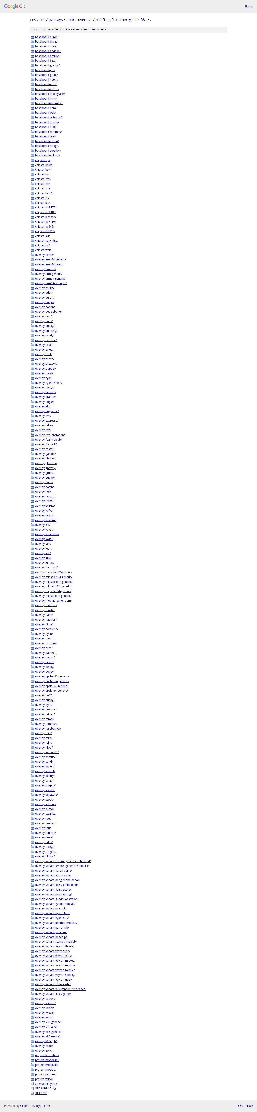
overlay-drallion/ (45, 397)
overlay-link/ (43, 553)
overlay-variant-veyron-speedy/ (55, 975)
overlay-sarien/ (44, 766)
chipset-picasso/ (45, 217)
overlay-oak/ (43, 638)
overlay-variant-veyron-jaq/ (52, 951)
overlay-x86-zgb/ (46, 1041)
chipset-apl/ (42, 160)
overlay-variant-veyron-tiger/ (53, 979)
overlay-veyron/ (45, 998)
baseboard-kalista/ (47, 89)
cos (33, 19)
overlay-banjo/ (44, 302)
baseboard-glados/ (47, 65)
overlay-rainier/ (45, 714)
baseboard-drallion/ (47, 56)
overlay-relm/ (43, 742)
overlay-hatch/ (44, 487)
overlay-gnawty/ (45, 468)
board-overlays (79, 19)
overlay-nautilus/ (46, 619)
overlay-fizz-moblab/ (48, 439)
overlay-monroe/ (46, 605)
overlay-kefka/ (44, 510)
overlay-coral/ (44, 373)
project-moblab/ (45, 1069)
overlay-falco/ (44, 425)
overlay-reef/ (43, 733)
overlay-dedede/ (45, 392)
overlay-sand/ (44, 761)
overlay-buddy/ (44, 326)
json (250, 1105)
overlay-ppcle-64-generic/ (51, 690)
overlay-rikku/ (44, 747)
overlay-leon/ (43, 548)
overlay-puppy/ (44, 700)
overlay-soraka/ (45, 790)
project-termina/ (45, 1074)
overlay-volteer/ (45, 1003)
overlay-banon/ (45, 307)
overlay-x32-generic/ (48, 1022)
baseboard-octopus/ (48, 117)
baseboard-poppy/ (47, 122)
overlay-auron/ (44, 297)
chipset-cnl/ (42, 184)
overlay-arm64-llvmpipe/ (51, 283)
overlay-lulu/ (43, 558)
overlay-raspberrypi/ (48, 728)
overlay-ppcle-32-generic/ (51, 686)
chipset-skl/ (42, 236)
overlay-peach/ (44, 662)
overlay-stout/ (44, 799)
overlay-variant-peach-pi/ (51, 932)
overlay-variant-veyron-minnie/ (55, 970)
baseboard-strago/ (47, 146)
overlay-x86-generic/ (48, 1032)
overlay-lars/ (43, 544)
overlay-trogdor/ (45, 852)
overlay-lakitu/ (44, 539)
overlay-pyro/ (43, 705)
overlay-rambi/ (44, 719)
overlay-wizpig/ (45, 1012)
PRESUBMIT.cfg (45, 1088)
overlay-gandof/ (45, 454)
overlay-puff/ (43, 695)
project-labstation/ (47, 1055)
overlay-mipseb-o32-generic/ (53, 582)
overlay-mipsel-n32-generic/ (53, 586)
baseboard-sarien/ (47, 141)
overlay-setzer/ (45, 781)
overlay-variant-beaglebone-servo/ (57, 880)
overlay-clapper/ (45, 368)
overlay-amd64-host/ (48, 264)
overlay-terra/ (44, 837)
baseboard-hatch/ (46, 79)
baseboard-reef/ (45, 136)
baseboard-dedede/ (48, 51)
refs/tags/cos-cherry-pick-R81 (121, 19)
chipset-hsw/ (43, 193)
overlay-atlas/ (44, 292)
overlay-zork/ (43, 1050)
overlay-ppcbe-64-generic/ (52, 681)
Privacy (35, 1106)
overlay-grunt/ (44, 473)
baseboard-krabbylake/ (50, 94)
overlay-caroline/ (46, 340)
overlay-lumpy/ (44, 562)
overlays (56, 19)
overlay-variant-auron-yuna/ (53, 875)
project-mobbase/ (47, 1060)
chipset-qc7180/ (45, 221)
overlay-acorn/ (44, 255)
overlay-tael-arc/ (45, 823)
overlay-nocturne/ (46, 629)
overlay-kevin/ (44, 515)
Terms (46, 1106)
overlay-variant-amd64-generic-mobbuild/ (62, 866)
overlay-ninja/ (44, 624)
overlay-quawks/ (45, 709)
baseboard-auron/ (47, 37)
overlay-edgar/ (44, 402)
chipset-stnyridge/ (46, 240)
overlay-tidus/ (44, 842)
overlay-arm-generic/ (48, 274)
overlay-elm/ (43, 406)
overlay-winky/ (44, 1008)
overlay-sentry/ (45, 776)
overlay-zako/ (44, 1046)
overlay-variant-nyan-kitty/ (52, 918)
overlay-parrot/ (45, 657)
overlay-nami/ (44, 615)
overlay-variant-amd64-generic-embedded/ (63, 861)
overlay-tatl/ (43, 828)
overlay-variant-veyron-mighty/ (55, 965)
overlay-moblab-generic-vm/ (53, 600)
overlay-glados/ (45, 458)
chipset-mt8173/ (45, 207)
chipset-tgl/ (42, 245)
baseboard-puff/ (45, 127)
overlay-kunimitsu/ (47, 534)
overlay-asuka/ (44, 288)
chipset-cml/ (43, 179)
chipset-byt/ (42, 174)
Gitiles (24, 1106)
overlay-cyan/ (44, 378)
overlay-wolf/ (43, 1017)
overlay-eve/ (43, 416)
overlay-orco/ (44, 648)
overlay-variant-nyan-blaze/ (52, 913)
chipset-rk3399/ (45, 231)
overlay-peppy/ (44, 667)
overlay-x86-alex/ (46, 1027)
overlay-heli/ (43, 491)
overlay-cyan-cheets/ (48, 383)
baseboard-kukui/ (46, 98)
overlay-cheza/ (44, 359)
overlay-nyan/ (44, 634)
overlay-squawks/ (46, 795)
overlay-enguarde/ (47, 411)
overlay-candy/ (44, 335)
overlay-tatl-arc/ (45, 833)
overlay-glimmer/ (46, 463)
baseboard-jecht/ (46, 84)
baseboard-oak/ (45, 112)
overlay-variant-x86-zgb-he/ (53, 994)
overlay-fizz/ (43, 430)
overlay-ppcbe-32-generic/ (52, 676)
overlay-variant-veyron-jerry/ (53, 956)
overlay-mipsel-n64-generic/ (53, 591)
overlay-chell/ (43, 354)
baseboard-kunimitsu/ (49, 103)
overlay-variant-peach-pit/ (51, 937)
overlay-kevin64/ (45, 520)
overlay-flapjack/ (46, 444)
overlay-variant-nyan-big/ (51, 908)
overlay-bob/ (43, 316)
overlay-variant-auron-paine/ (53, 870)
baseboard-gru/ (45, 70)
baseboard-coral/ (46, 46)
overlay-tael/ (43, 818)
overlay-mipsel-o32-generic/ (53, 596)
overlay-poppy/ (45, 671)
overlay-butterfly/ (46, 331)
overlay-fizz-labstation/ (50, 435)
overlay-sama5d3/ (47, 752)
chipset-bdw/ (43, 165)
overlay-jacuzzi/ (45, 496)
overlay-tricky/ (44, 847)
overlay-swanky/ (45, 813)
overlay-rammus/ (46, 724)
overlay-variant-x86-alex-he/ (53, 984)
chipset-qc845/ (44, 226)
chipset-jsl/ (42, 198)
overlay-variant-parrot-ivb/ (52, 927)
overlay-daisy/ (44, 387)
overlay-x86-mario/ (47, 1036)
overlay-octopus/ (46, 643)
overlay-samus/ (45, 757)
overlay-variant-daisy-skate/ (53, 889)
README (41, 1093)
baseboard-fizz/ (45, 60)
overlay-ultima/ (45, 856)
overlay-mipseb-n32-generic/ (53, 572)
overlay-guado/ (45, 477)
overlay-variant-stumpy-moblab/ (56, 941)
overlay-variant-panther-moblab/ (56, 923)
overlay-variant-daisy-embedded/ (56, 885)
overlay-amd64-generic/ (50, 259)
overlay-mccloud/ (46, 567)
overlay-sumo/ (44, 809)
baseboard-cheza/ (47, 41)
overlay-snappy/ (45, 785)
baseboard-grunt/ (46, 75)
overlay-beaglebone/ (48, 311)
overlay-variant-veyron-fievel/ (54, 946)
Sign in (249, 6)
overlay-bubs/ (44, 321)
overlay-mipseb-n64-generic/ (53, 577)
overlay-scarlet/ (45, 771)
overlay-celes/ (44, 349)
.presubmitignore (46, 1084)
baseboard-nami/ (46, 108)
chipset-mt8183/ (45, 212)
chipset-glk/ (42, 188)
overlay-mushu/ (45, 610)
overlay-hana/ (44, 482)
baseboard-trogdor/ (48, 150)
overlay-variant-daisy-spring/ (53, 894)
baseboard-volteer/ (47, 155)
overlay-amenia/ (45, 269)
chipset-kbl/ (42, 203)
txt (240, 1105)
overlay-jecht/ (44, 501)
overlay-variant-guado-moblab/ (55, 904)
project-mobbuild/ (46, 1065)
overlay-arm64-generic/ (50, 278)
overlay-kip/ (42, 525)
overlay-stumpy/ (45, 804)
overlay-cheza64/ (46, 364)
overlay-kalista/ (45, 506)
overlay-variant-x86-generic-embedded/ (60, 989)
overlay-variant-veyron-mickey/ (55, 960)
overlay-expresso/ (46, 420)
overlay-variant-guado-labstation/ (57, 899)
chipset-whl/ (43, 250)
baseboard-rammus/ (48, 132)
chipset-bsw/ (43, 169)
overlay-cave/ (44, 345)
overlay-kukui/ (44, 529)
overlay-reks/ (43, 738)
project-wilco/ (44, 1079)
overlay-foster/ (44, 449)
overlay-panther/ (46, 653)
